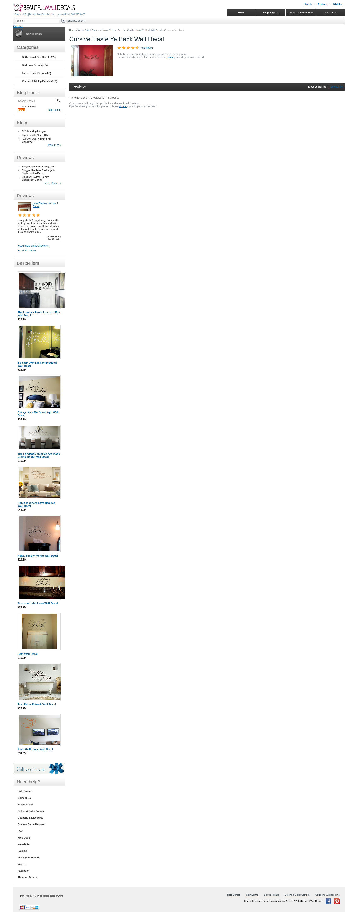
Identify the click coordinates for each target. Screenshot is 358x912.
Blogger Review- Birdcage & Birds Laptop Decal (38, 172)
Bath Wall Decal (28, 654)
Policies (22, 850)
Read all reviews (27, 250)
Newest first (336, 86)
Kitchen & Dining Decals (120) (39, 81)
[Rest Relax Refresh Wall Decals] (40, 698)
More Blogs (54, 145)
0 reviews (146, 48)
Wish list (337, 4)
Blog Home (54, 109)
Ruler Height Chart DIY (35, 135)
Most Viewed (29, 106)
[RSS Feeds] (21, 110)
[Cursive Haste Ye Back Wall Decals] (92, 75)
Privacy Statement (29, 857)
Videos (22, 864)
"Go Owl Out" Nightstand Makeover (36, 140)
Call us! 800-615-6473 (300, 12)
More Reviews (53, 183)
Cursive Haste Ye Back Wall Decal (144, 30)
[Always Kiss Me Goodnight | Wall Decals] (39, 406)
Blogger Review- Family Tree (38, 166)
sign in (170, 57)
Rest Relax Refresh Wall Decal (37, 704)
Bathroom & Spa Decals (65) (39, 57)
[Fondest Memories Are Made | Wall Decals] (39, 448)
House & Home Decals (113, 30)
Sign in (308, 4)
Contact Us (24, 797)
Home (72, 30)
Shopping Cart (271, 12)
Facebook (23, 870)
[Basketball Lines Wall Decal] (39, 743)
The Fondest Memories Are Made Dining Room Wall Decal (39, 455)
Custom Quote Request (31, 824)
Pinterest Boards (28, 877)
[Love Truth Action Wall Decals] (24, 210)
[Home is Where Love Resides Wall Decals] (39, 497)
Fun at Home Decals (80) (36, 73)
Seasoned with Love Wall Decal (38, 603)
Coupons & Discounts (30, 817)
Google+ (18, 26)
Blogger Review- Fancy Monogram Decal (35, 178)
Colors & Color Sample (31, 811)
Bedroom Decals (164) (35, 65)
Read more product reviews (33, 245)
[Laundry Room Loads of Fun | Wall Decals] (43, 306)
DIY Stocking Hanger (34, 131)
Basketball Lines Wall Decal (35, 749)
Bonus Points (25, 804)
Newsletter (24, 844)
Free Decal (24, 837)
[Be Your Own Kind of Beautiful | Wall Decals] (39, 357)
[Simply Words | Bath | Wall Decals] (39, 648)
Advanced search (76, 20)
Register (322, 4)
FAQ (20, 831)
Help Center (25, 791)
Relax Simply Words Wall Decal (38, 555)
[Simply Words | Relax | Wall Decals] (39, 549)
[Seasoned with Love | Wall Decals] (43, 597)
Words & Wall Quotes (88, 30)
